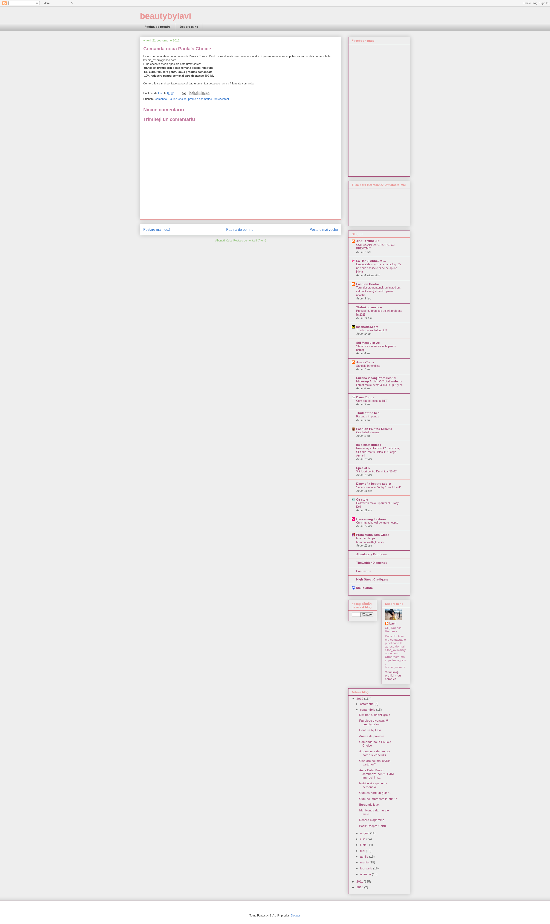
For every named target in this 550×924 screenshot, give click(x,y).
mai (363, 850)
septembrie (368, 709)
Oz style (362, 499)
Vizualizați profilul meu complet (393, 675)
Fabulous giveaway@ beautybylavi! (373, 722)
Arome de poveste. (372, 736)
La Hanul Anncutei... (371, 261)
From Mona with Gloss (372, 534)
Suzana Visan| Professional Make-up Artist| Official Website (379, 379)
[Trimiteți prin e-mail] (191, 93)
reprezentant (221, 99)
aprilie (364, 856)
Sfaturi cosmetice (369, 307)
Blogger (295, 915)
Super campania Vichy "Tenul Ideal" (378, 487)
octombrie (367, 704)
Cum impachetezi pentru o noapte (377, 522)
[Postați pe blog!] (195, 93)
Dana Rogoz (365, 397)
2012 (360, 698)
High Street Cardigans (372, 579)
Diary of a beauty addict (373, 483)
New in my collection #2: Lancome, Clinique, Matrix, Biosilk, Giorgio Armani (378, 452)
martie (365, 862)
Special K (363, 468)
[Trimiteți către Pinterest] (208, 93)
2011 (360, 881)
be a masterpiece (368, 444)
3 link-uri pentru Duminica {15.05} (376, 471)
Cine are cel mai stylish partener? (375, 762)
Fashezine (363, 571)
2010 (360, 887)
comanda (161, 99)
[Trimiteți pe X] (199, 93)
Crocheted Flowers (367, 432)
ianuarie (366, 874)
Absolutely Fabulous (371, 554)
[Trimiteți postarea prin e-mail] (183, 93)
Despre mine (189, 26)
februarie (366, 868)
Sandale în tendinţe (368, 365)
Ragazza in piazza (367, 416)
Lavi (392, 623)
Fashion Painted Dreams (374, 429)
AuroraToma (365, 362)
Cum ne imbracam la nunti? (378, 798)
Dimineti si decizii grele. (375, 714)
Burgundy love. (369, 804)
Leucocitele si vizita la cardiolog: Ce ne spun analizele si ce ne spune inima (378, 268)
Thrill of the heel (368, 413)
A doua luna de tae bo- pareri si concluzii (374, 753)
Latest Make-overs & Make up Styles (379, 384)
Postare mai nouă (156, 229)
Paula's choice (177, 99)
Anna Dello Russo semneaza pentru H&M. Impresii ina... (377, 773)
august (365, 833)
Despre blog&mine (371, 820)
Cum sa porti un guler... (375, 792)
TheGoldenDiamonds (371, 562)
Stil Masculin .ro (368, 342)
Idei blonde (364, 588)
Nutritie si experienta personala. (373, 785)
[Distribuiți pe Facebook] (204, 93)
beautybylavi (165, 16)
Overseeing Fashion (371, 519)
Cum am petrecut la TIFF (372, 400)
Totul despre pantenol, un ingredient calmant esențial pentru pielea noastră (378, 291)
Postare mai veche (324, 229)
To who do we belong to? (371, 330)
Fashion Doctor (367, 284)
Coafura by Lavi (370, 730)
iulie (363, 839)
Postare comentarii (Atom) (249, 240)
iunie (363, 844)
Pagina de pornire (158, 26)
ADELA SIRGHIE (367, 241)
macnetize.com (367, 326)
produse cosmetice (200, 99)
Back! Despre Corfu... (373, 826)
